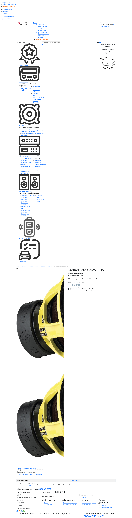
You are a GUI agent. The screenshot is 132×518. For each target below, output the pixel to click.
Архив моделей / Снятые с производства (40, 266)
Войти (46, 503)
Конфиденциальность (69, 505)
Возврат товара (86, 505)
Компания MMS (7, 9)
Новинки (5, 20)
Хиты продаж (6, 18)
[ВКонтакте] (72, 285)
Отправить (83, 497)
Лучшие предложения (9, 4)
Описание (19, 468)
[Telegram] (77, 285)
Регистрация (48, 505)
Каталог (24, 266)
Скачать (23, 486)
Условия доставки (106, 507)
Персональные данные (70, 503)
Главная (18, 266)
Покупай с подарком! (8, 6)
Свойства (33, 468)
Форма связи (6, 13)
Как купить (104, 505)
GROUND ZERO (75, 480)
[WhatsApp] (79, 285)
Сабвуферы (32, 195)
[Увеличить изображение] (17, 268)
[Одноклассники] (74, 285)
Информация (6, 3)
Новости (5, 11)
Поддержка (26, 468)
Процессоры (33, 133)
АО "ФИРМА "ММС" (94, 516)
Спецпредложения (8, 16)
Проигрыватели (25, 158)
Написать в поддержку (89, 503)
